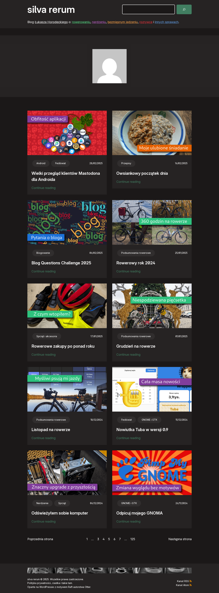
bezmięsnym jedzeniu (123, 22)
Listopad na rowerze (50, 429)
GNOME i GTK (149, 419)
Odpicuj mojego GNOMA (139, 513)
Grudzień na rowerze (135, 346)
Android (40, 163)
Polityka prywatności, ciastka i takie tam (49, 583)
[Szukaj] (184, 9)
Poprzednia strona (40, 539)
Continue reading (43, 188)
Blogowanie (43, 252)
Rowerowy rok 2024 (135, 262)
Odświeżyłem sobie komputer (59, 513)
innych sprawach (166, 22)
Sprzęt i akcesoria (46, 336)
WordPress (45, 586)
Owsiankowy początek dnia (142, 173)
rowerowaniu (81, 22)
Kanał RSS (183, 581)
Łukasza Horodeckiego (51, 22)
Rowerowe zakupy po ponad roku (62, 346)
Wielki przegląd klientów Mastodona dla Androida (65, 176)
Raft (70, 586)
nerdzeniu (99, 22)
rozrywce (145, 22)
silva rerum (51, 9)
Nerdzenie (42, 503)
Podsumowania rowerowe (136, 252)
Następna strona (180, 539)
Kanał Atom (182, 585)
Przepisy (126, 163)
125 (132, 539)
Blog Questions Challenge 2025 (61, 262)
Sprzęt (62, 503)
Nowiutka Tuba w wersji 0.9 (142, 429)
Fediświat (60, 163)
